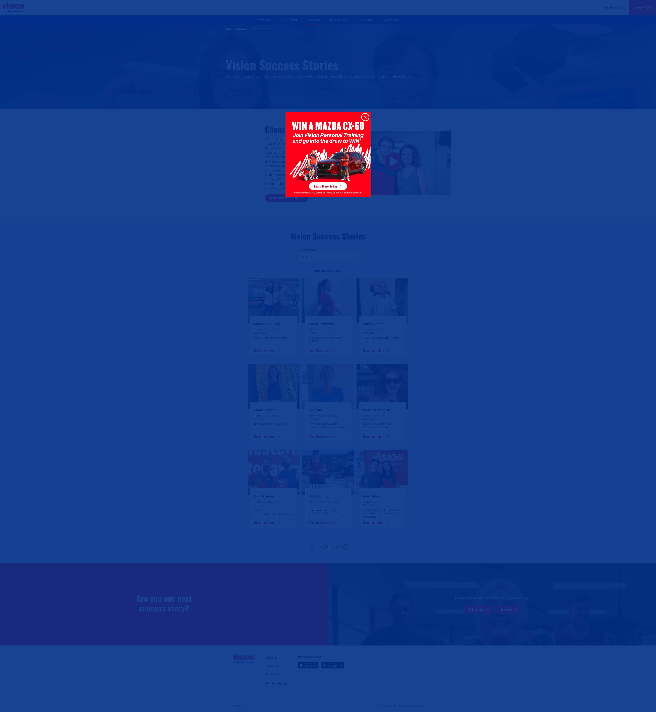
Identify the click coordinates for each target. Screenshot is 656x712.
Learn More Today (325, 186)
